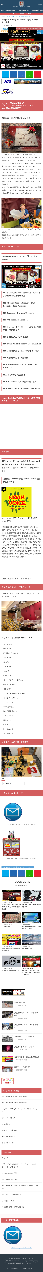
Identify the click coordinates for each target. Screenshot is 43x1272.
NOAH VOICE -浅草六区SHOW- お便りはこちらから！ (21, 858)
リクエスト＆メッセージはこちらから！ (21, 1248)
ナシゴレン (6, 1124)
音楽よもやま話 (8, 1143)
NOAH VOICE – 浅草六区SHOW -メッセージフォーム (20, 1187)
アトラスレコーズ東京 (20, 1268)
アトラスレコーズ (8, 1118)
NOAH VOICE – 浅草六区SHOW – (14, 1096)
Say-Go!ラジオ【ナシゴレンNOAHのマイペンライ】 (18, 867)
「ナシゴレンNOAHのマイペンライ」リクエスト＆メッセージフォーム (20, 1165)
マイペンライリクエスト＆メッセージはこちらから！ (21, 824)
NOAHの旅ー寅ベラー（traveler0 (14, 1103)
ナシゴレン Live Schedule (8, 10)
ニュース (5, 1158)
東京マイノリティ (8, 1136)
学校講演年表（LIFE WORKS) (13, 1207)
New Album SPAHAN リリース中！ (22, 13)
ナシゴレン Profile (9, 1201)
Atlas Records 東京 (10, 1173)
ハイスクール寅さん (9, 1130)
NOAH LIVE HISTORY (24, 10)
